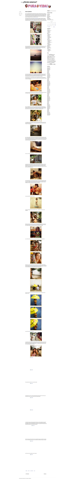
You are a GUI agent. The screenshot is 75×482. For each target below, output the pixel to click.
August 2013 (48, 85)
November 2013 (48, 83)
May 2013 (48, 87)
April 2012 (48, 95)
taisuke (20, 11)
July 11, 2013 (20, 12)
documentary (31, 470)
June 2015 (48, 71)
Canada (48, 33)
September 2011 (48, 100)
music (49, 59)
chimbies (48, 55)
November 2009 (48, 114)
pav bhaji (44, 181)
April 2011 (48, 103)
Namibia (48, 43)
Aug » (54, 26)
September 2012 (48, 92)
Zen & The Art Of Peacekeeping (50, 19)
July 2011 (48, 101)
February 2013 (48, 89)
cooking (26, 470)
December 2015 (48, 67)
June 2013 (48, 86)
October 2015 (48, 68)
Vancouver (49, 34)
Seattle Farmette (48, 18)
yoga (34, 470)
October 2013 (48, 84)
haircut (51, 57)
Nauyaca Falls (49, 37)
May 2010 (48, 110)
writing (53, 64)
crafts (48, 56)
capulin (41, 107)
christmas (50, 55)
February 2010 (48, 112)
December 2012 (48, 90)
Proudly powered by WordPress (22, 478)
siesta (47, 61)
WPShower (30, 478)
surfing (52, 61)
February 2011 (48, 104)
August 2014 (48, 77)
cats (54, 54)
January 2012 (48, 97)
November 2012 (48, 91)
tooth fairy (52, 62)
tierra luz (50, 62)
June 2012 (48, 94)
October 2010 (48, 107)
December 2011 (48, 98)
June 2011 (48, 102)
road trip (53, 60)
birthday (50, 54)
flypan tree (48, 15)
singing (49, 61)
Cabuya (48, 36)
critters (28, 470)
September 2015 (48, 69)
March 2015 (48, 73)
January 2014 (48, 82)
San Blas (48, 41)
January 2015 (48, 74)
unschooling (48, 64)
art (48, 54)
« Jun (49, 26)
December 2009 (48, 113)
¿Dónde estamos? (30, 2)
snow (51, 61)
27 (55, 25)
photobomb (30, 331)
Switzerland (48, 47)
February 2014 (48, 81)
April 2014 (48, 80)
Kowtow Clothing (48, 16)
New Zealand (48, 45)
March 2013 (48, 88)
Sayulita (21, 13)
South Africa (48, 46)
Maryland (48, 49)
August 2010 (48, 108)
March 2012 (48, 96)
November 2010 (48, 106)
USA (47, 48)
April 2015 (48, 72)
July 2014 (48, 78)
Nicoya (48, 38)
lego (53, 58)
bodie (53, 54)
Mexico (19, 13)
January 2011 (48, 105)
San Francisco (49, 50)
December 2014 (48, 75)
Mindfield (48, 17)
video (50, 64)
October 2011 (48, 99)
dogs (48, 57)
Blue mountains (49, 30)
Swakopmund (49, 44)
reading (51, 60)
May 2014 (48, 79)
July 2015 (48, 70)
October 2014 (48, 76)
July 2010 (48, 109)
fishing (50, 57)
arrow (47, 54)
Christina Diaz (48, 14)
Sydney (48, 32)
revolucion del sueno (36, 18)
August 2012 (48, 93)
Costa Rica (48, 35)
